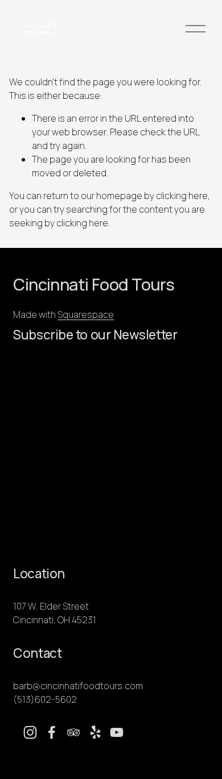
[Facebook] (52, 732)
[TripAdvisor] (73, 732)
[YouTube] (117, 732)
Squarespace (85, 314)
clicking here (182, 195)
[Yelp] (95, 732)
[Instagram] (30, 732)
